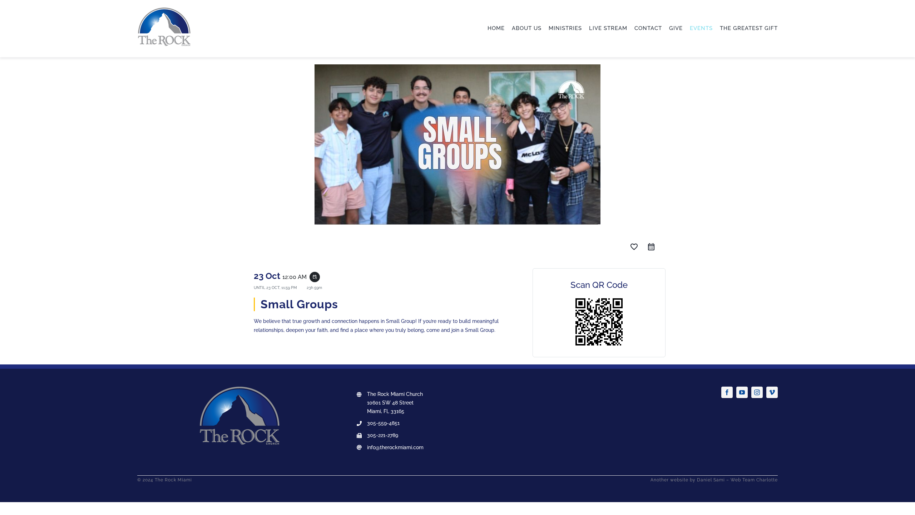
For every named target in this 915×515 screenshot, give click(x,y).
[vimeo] (772, 392)
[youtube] (742, 392)
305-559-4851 (383, 423)
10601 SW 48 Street (390, 403)
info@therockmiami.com (395, 447)
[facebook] (727, 392)
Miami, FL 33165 (385, 411)
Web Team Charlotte (754, 479)
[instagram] (757, 392)
